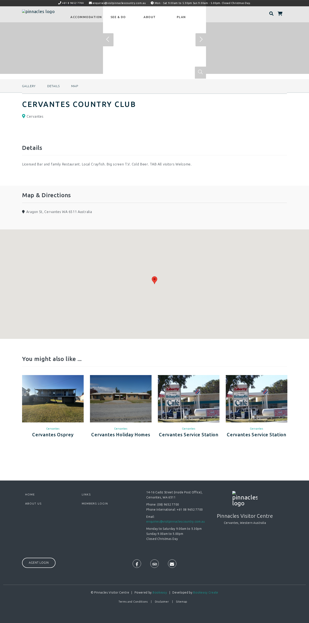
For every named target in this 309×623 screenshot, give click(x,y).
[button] (154, 280)
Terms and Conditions (133, 601)
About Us (33, 503)
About (150, 17)
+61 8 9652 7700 (73, 3)
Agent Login (39, 562)
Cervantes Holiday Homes (120, 434)
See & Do (118, 17)
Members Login (95, 503)
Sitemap (181, 601)
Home (30, 494)
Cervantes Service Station (188, 434)
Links (86, 494)
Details (53, 86)
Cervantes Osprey (52, 434)
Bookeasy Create (205, 592)
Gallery (29, 86)
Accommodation (86, 17)
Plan (181, 17)
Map (74, 86)
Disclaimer (162, 601)
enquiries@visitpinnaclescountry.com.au (119, 3)
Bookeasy (160, 592)
